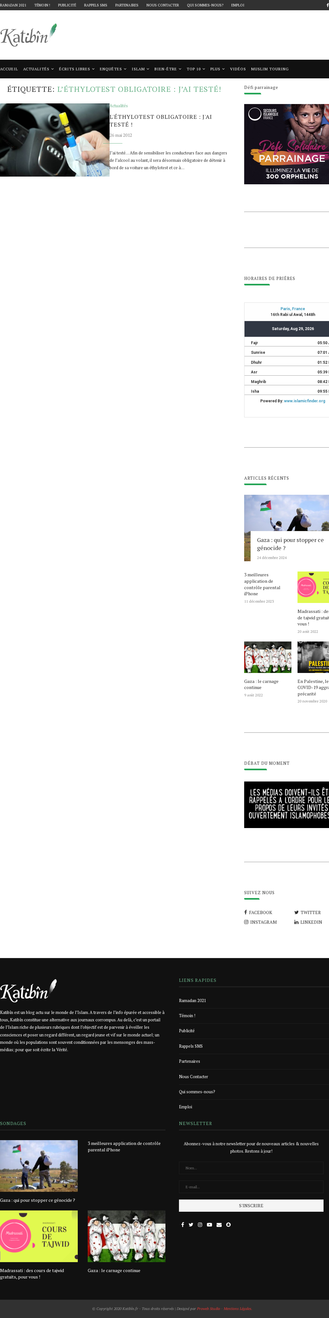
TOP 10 (194, 68)
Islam (138, 68)
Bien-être (166, 68)
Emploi (237, 5)
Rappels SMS (95, 5)
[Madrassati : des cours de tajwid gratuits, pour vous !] (39, 1236)
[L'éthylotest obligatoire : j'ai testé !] (55, 140)
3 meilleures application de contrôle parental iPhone (262, 584)
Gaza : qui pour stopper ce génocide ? (37, 1200)
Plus (215, 68)
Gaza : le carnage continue (261, 684)
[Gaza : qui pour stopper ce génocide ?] (39, 1166)
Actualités (36, 68)
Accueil (9, 68)
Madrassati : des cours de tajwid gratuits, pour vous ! (32, 1273)
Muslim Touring (270, 68)
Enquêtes (111, 68)
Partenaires (126, 5)
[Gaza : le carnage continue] (267, 657)
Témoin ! (42, 5)
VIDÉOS (238, 68)
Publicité (67, 5)
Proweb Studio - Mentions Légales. (224, 1308)
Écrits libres (74, 68)
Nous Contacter (163, 5)
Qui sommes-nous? (205, 5)
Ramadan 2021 (13, 5)
